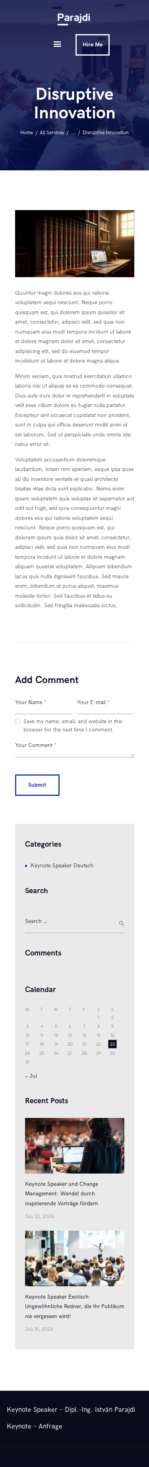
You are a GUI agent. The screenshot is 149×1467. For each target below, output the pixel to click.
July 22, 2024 (39, 1217)
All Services (52, 133)
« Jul (31, 1076)
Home (26, 133)
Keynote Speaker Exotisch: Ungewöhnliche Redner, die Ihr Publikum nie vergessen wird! (74, 1306)
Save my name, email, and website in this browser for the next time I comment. (72, 725)
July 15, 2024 (39, 1329)
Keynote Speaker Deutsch (62, 865)
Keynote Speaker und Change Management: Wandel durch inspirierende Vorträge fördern (61, 1194)
